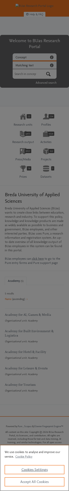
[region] (34, 468)
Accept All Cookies (34, 481)
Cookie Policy (23, 457)
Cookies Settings (34, 469)
